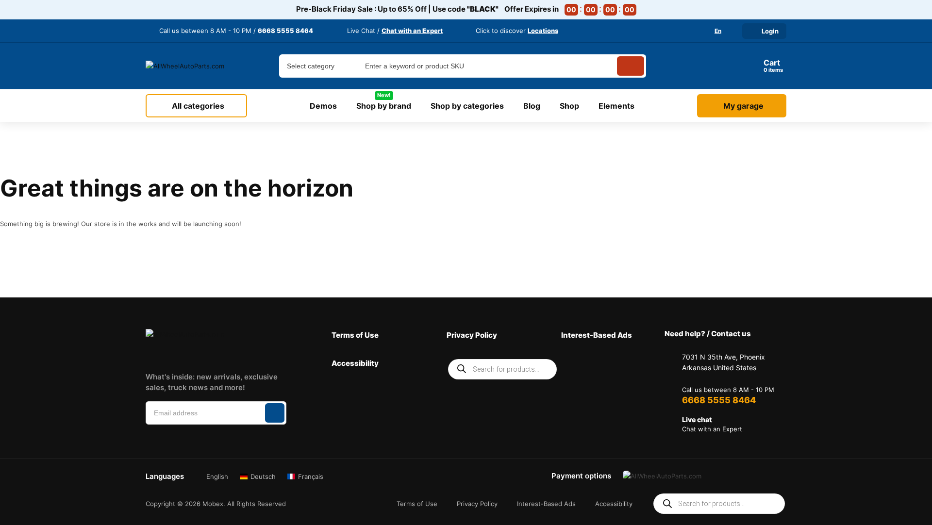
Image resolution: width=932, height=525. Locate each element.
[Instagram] (178, 354)
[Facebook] (147, 354)
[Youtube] (269, 354)
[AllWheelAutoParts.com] (185, 66)
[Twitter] (239, 354)
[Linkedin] (208, 354)
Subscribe (274, 413)
